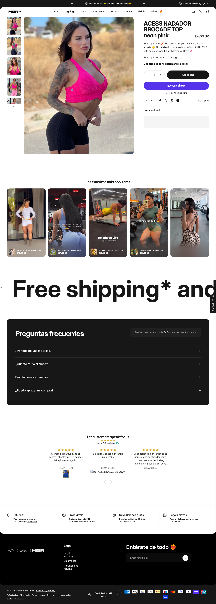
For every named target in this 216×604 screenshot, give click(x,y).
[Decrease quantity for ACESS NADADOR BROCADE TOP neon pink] (147, 75)
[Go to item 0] (14, 26)
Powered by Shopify (45, 590)
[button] (106, 482)
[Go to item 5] (14, 107)
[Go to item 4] (14, 87)
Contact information (15, 599)
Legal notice (66, 595)
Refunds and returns (71, 567)
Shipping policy (53, 595)
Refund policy (12, 595)
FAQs (166, 332)
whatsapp (32, 521)
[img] (108, 440)
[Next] (144, 3)
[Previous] (72, 3)
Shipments (70, 560)
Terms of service (38, 595)
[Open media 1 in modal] (79, 85)
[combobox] (194, 3)
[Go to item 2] (14, 46)
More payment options (176, 93)
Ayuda (206, 100)
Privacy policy (25, 595)
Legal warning (68, 555)
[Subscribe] (185, 558)
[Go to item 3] (14, 66)
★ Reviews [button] (213, 305)
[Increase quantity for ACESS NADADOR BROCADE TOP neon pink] (161, 75)
